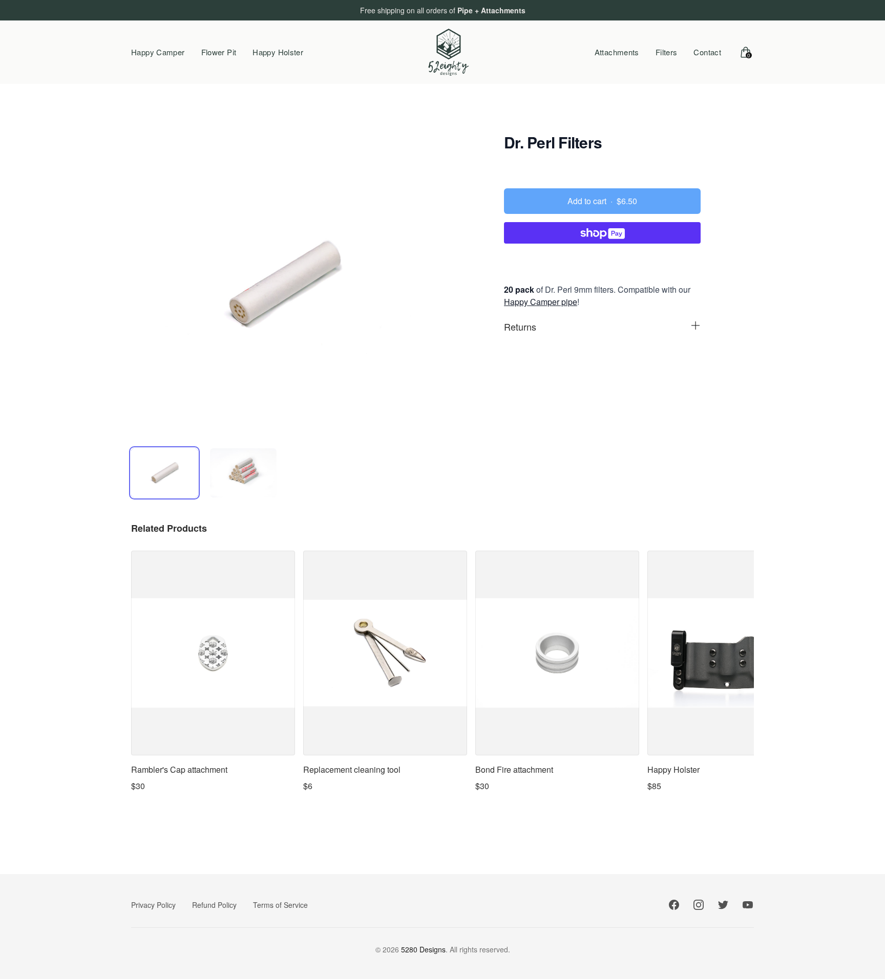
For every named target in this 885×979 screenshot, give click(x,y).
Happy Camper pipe (540, 302)
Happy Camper (158, 52)
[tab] (164, 472)
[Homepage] (448, 52)
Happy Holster (277, 52)
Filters (667, 52)
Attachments (617, 52)
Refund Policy (214, 905)
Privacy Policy (153, 905)
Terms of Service (280, 905)
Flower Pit (219, 52)
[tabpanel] (282, 284)
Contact (707, 52)
